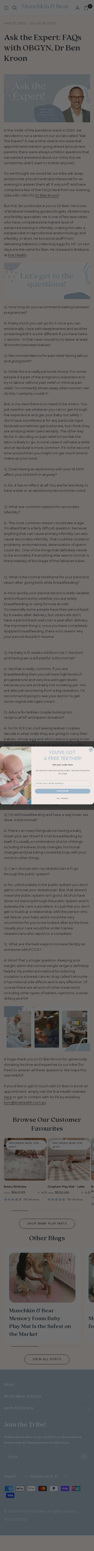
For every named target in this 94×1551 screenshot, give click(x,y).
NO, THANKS (62, 798)
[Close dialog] (91, 750)
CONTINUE (63, 791)
